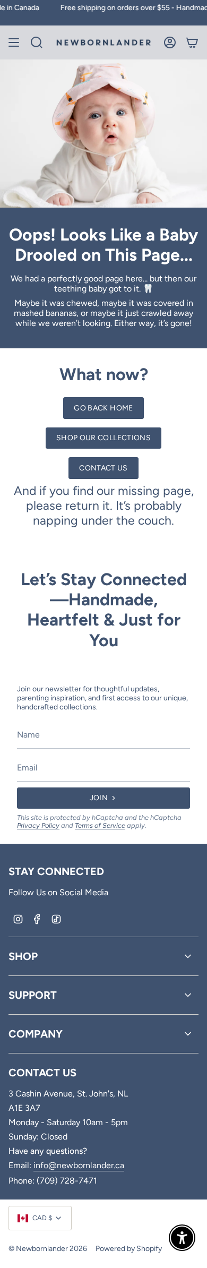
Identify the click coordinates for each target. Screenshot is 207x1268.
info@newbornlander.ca (78, 1165)
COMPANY (35, 1033)
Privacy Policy (38, 825)
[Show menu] (13, 42)
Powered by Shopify (129, 1248)
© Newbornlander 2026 (47, 1248)
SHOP (23, 956)
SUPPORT (32, 995)
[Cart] (192, 42)
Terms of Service (100, 825)
